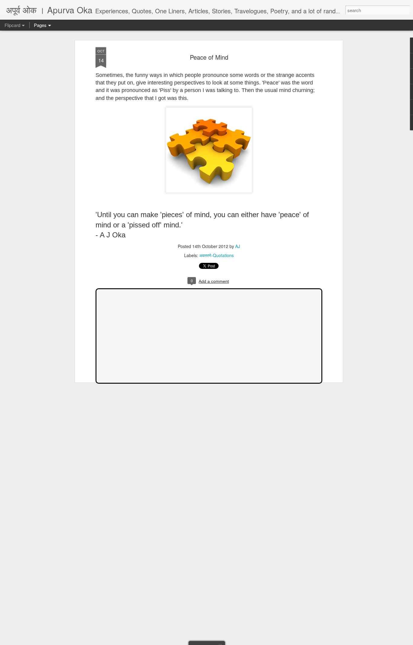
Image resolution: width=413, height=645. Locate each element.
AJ (237, 246)
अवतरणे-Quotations (216, 255)
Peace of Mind (209, 57)
